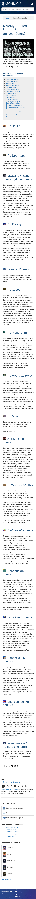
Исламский (11, 861)
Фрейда (10, 867)
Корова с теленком (13, 832)
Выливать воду (11, 834)
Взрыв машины (11, 93)
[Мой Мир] (18, 67)
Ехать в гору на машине (14, 105)
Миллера (10, 848)
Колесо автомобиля (12, 115)
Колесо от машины (12, 117)
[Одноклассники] (6, 67)
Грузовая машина (12, 99)
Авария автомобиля (12, 79)
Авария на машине (12, 81)
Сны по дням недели (14, 813)
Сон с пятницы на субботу (10, 789)
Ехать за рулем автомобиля (15, 107)
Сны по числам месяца (15, 808)
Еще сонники (7, 879)
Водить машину (11, 95)
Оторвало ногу (11, 836)
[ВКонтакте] (4, 67)
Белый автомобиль (12, 89)
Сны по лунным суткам (15, 818)
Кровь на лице (11, 829)
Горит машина (10, 97)
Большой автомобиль (13, 91)
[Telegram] (9, 67)
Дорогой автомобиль (13, 103)
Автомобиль (10, 83)
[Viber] (12, 67)
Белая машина (11, 87)
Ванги (9, 854)
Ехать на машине (11, 109)
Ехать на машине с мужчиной (16, 113)
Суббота (16, 782)
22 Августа (7, 782)
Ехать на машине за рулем (15, 111)
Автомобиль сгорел (12, 85)
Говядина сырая (12, 827)
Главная (7, 18)
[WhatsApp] (15, 67)
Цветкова (10, 874)
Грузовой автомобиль (13, 101)
